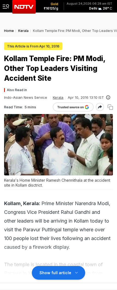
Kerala (58, 97)
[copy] (110, 107)
